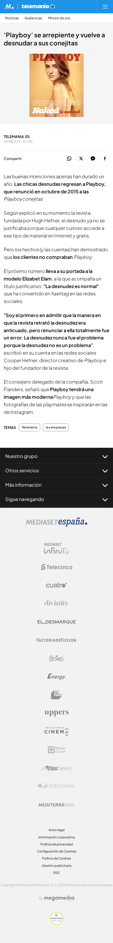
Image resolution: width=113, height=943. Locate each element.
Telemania (29, 427)
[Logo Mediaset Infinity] (56, 548)
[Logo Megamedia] (59, 898)
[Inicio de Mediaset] (9, 6)
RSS (56, 873)
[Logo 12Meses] (56, 749)
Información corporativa (56, 837)
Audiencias (33, 18)
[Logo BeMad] (56, 694)
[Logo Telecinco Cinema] (56, 731)
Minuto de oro (59, 18)
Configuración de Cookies (56, 851)
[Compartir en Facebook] (104, 159)
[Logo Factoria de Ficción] (56, 640)
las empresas (56, 427)
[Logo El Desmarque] (57, 622)
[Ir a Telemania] (38, 6)
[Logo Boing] (56, 658)
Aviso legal (57, 830)
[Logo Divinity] (56, 603)
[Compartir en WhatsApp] (69, 159)
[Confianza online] (56, 923)
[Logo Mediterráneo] (56, 804)
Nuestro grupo (21, 456)
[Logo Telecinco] (56, 567)
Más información (23, 485)
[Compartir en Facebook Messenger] (92, 159)
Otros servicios (22, 470)
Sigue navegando (24, 499)
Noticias (12, 18)
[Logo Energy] (56, 676)
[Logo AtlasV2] (56, 768)
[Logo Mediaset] (56, 525)
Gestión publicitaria (56, 866)
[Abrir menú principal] (105, 6)
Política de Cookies (56, 858)
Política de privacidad (56, 844)
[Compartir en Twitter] (81, 159)
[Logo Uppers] (56, 713)
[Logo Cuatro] (56, 585)
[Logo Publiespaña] (56, 786)
